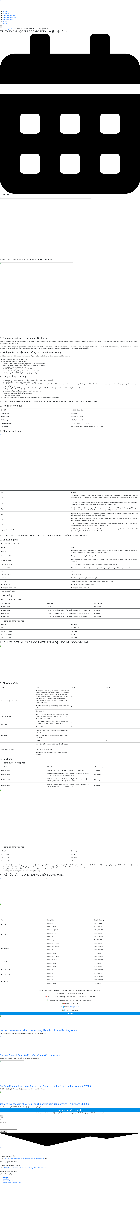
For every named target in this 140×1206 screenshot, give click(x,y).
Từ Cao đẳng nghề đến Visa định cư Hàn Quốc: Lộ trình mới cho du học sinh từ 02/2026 (45, 1086)
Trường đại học (8, 29)
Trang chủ (6, 11)
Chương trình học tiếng (10, 17)
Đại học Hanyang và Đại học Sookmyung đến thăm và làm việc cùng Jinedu (38, 1030)
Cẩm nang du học (8, 19)
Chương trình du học (9, 15)
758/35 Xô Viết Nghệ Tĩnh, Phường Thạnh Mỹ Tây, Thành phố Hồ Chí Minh (25, 1168)
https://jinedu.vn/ (74, 1006)
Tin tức (5, 21)
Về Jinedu (6, 13)
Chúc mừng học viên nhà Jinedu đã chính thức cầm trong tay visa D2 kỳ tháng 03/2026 (44, 1104)
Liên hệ (5, 23)
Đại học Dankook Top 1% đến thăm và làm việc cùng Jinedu (30, 1055)
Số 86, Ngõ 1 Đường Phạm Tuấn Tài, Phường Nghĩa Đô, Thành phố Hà (24, 1158)
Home (1, 29)
